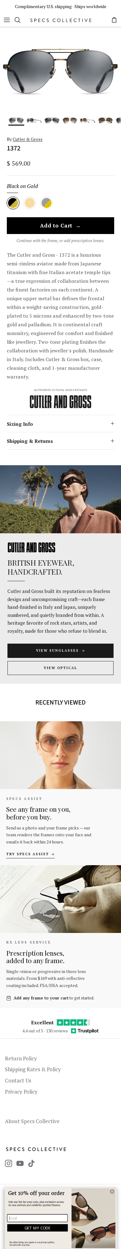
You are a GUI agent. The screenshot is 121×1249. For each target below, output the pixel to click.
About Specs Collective (32, 1121)
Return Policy (21, 1058)
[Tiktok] (31, 1163)
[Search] (20, 20)
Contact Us (18, 1080)
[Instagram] (8, 1163)
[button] (112, 1191)
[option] (60, 71)
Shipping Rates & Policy (33, 1069)
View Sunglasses (57, 650)
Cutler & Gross (28, 139)
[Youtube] (20, 1163)
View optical (60, 668)
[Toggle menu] (7, 20)
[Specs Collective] (61, 20)
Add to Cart (60, 226)
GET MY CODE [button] (38, 1228)
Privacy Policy (21, 1091)
